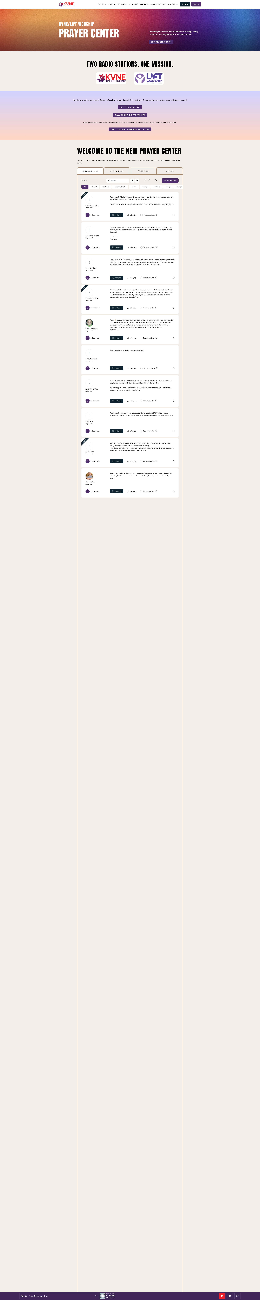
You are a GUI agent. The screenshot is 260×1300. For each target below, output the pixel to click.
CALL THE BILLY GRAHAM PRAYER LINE (130, 129)
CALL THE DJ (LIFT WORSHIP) (130, 115)
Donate (185, 4)
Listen (196, 4)
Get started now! (161, 42)
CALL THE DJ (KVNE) (130, 107)
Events (110, 4)
